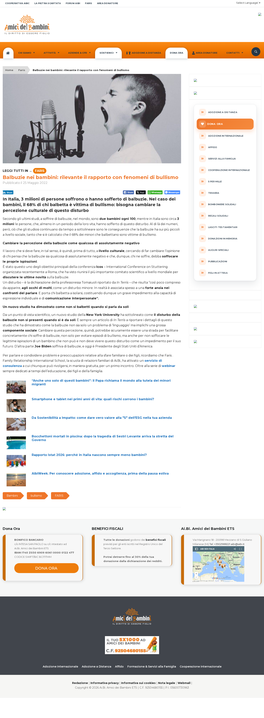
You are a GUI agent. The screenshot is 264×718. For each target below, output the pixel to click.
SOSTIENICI (107, 52)
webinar (168, 366)
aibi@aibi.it (237, 544)
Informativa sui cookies (138, 683)
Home (9, 70)
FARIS (88, 3)
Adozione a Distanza (146, 52)
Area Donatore (206, 52)
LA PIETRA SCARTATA (47, 3)
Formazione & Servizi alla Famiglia (151, 666)
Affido (119, 666)
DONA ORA (176, 52)
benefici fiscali (156, 539)
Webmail (184, 683)
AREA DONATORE (107, 3)
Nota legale (166, 683)
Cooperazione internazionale (200, 666)
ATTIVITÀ (50, 52)
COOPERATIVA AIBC (17, 3)
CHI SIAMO (24, 52)
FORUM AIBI (73, 3)
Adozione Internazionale (60, 666)
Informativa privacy (104, 683)
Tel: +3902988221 (219, 544)
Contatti (232, 52)
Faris (21, 70)
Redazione (80, 683)
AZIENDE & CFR (77, 52)
